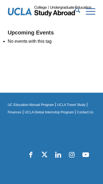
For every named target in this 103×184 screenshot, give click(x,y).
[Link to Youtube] (86, 155)
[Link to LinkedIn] (58, 155)
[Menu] (87, 11)
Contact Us (85, 112)
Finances (14, 112)
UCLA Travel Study (71, 105)
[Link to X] (44, 155)
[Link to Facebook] (31, 155)
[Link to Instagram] (72, 155)
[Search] (74, 11)
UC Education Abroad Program (31, 105)
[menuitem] (74, 11)
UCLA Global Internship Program (49, 112)
